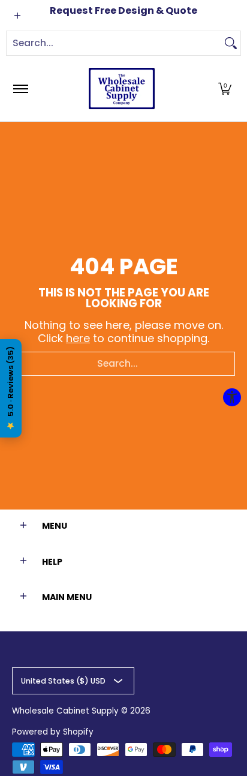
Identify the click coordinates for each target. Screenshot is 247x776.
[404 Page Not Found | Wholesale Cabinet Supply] (122, 88)
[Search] (230, 43)
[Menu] (20, 88)
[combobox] (114, 43)
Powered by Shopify (53, 732)
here (78, 338)
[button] (225, 88)
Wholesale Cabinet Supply (65, 711)
